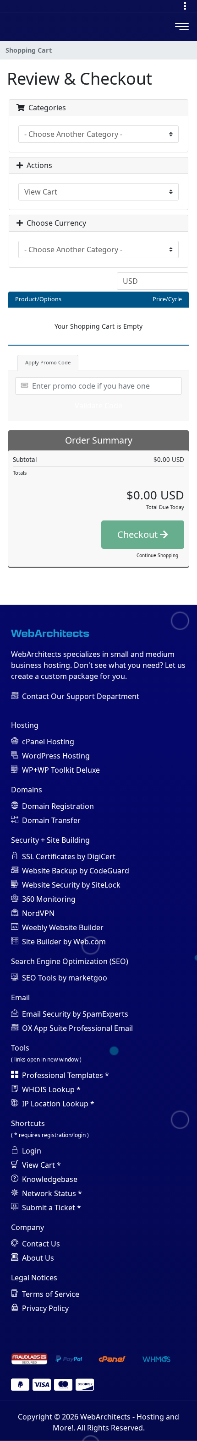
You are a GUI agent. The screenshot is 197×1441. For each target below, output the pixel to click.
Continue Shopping (157, 555)
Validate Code (98, 406)
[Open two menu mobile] (182, 26)
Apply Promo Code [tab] (48, 362)
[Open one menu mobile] (185, 6)
